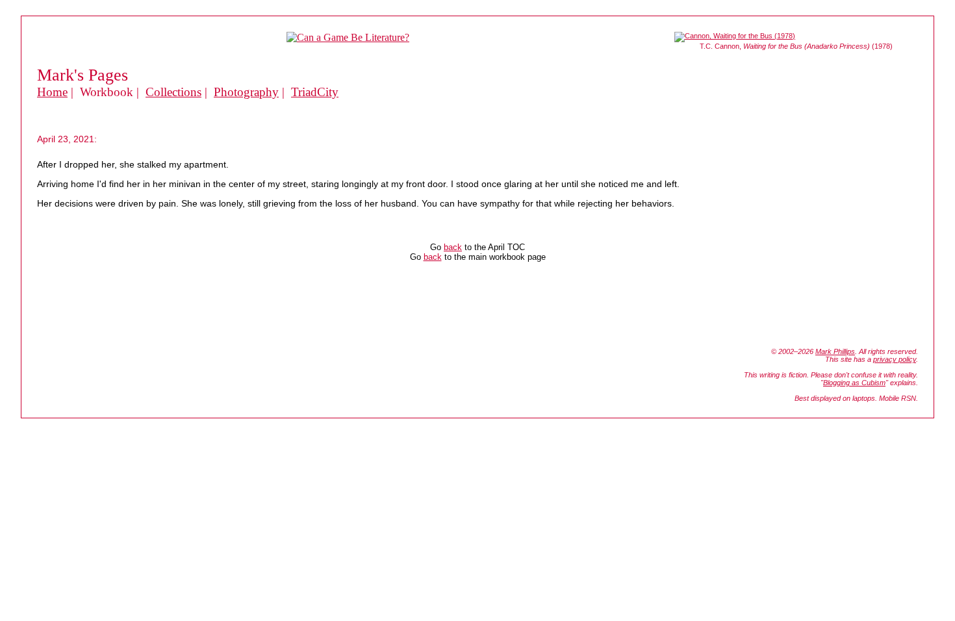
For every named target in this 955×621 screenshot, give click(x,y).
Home (52, 92)
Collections (173, 92)
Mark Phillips (835, 351)
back (453, 247)
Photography (246, 92)
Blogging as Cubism (854, 383)
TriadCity (314, 92)
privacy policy (894, 359)
